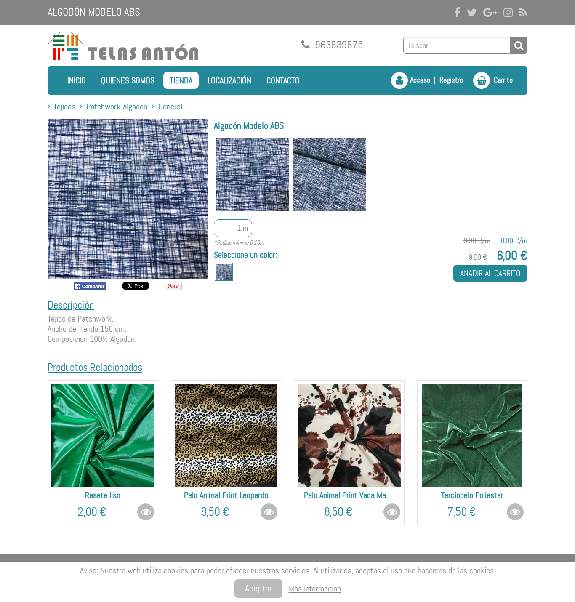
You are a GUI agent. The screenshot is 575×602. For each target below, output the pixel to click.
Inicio (76, 80)
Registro (451, 80)
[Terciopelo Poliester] (472, 435)
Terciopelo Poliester (472, 495)
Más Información (315, 588)
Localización (229, 80)
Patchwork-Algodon (116, 106)
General (170, 106)
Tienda (181, 80)
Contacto (283, 80)
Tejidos (64, 106)
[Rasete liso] (102, 435)
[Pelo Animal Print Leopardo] (226, 435)
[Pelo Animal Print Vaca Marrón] (349, 435)
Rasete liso (102, 495)
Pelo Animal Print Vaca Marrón (349, 495)
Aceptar (258, 588)
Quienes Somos (127, 80)
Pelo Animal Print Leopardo (226, 495)
